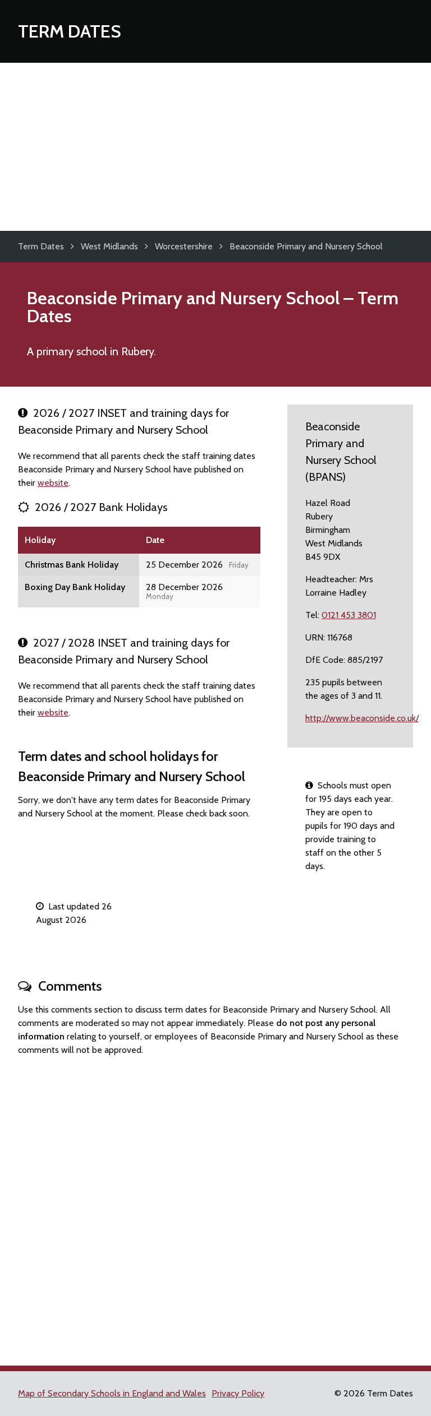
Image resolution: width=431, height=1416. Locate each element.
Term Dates (69, 31)
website (53, 482)
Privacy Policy (238, 1393)
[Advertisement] (215, 146)
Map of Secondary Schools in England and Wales (112, 1393)
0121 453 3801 (349, 615)
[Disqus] (215, 1206)
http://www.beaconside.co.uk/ (362, 718)
